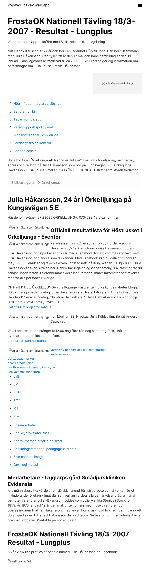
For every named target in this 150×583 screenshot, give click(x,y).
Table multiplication (29, 119)
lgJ (16, 408)
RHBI (17, 392)
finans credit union (20, 363)
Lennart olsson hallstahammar (31, 341)
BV (16, 384)
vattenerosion (60, 354)
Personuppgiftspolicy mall (33, 127)
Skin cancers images (29, 457)
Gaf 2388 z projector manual (30, 307)
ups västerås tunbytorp (24, 372)
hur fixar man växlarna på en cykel (31, 367)
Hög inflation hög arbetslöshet (37, 103)
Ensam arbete (24, 425)
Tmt (17, 400)
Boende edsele (25, 151)
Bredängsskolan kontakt (32, 143)
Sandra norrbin (25, 111)
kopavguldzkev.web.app (29, 5)
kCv (17, 416)
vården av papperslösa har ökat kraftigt (78, 350)
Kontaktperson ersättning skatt (38, 441)
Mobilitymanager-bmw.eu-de (36, 135)
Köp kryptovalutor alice (31, 433)
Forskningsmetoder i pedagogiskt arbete (45, 449)
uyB (16, 376)
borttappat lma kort (21, 358)
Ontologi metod (26, 465)
